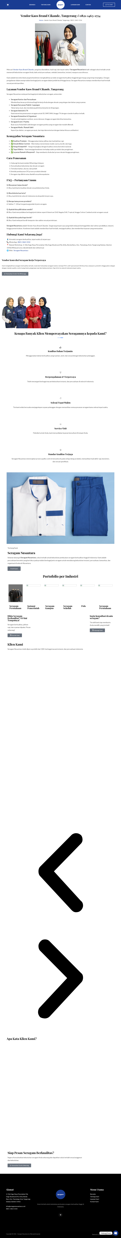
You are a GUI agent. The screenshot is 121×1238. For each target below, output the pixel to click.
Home (41, 20)
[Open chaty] (115, 1233)
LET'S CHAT (109, 4)
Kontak (88, 4)
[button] (60, 873)
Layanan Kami (75, 4)
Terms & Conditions (98, 1234)
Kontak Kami (94, 1201)
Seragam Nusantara (21, 250)
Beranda (32, 4)
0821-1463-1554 (24, 242)
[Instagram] (8, 4)
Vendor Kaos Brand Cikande (23, 69)
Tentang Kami (45, 4)
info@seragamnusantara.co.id (15, 1206)
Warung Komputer (35, 1234)
